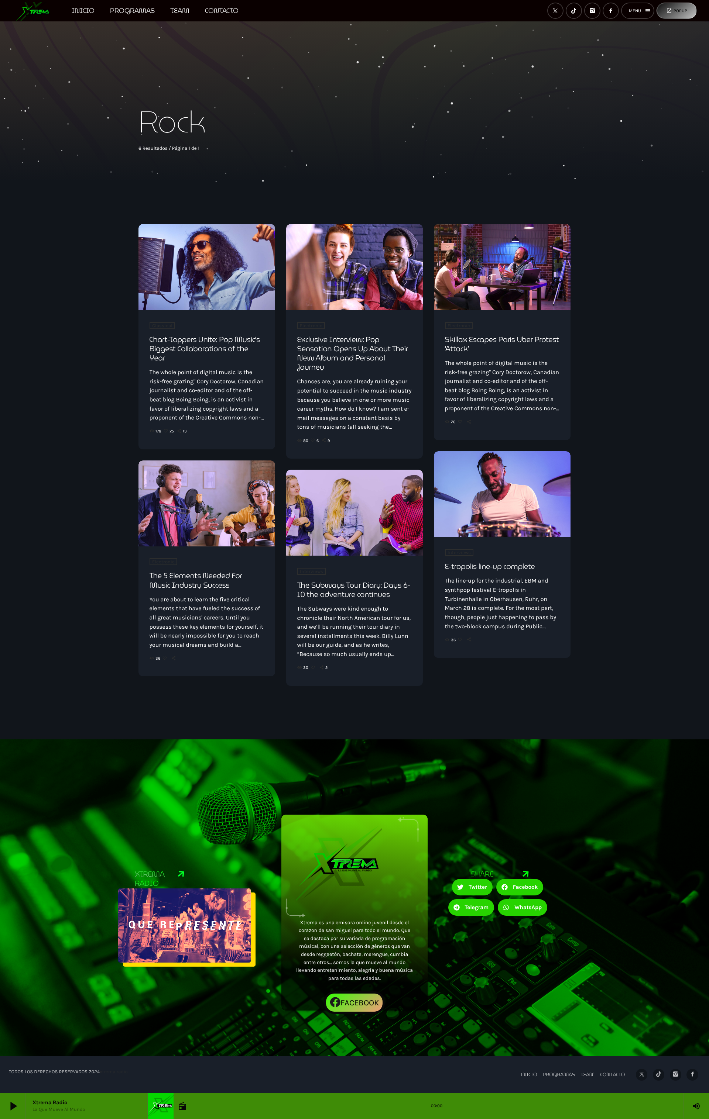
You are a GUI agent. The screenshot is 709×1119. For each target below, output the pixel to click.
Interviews (459, 552)
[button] (472, 887)
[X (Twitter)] (555, 11)
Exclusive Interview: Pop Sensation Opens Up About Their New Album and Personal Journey (352, 353)
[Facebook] (611, 11)
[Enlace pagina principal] (36, 10)
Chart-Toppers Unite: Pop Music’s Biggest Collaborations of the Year (205, 349)
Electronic (311, 325)
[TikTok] (574, 11)
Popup (676, 11)
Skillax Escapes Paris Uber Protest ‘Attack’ (502, 344)
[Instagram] (592, 11)
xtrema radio (114, 1072)
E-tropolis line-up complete (490, 566)
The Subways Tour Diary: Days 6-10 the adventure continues (353, 589)
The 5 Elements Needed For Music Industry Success (196, 580)
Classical (162, 325)
